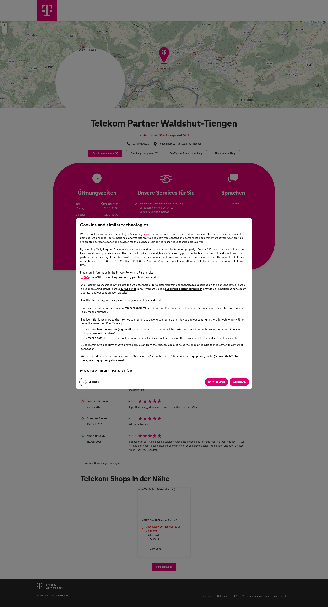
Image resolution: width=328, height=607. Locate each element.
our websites (128, 289)
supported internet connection (183, 289)
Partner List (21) (122, 370)
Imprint (104, 370)
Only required (216, 382)
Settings (93, 382)
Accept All (239, 382)
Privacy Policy (89, 370)
